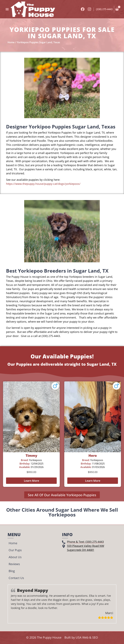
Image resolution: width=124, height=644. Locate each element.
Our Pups (15, 550)
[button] (7, 9)
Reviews (14, 564)
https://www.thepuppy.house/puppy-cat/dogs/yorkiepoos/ (43, 184)
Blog (12, 571)
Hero (92, 455)
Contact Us (16, 578)
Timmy (31, 455)
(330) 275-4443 (104, 9)
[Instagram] (89, 9)
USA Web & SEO (87, 637)
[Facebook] (82, 9)
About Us (15, 557)
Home (13, 543)
